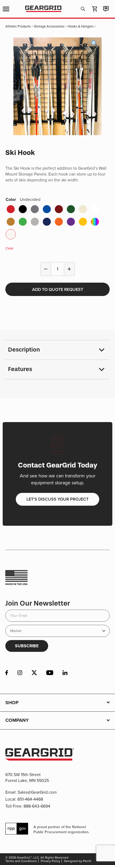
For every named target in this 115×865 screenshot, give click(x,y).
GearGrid (43, 9)
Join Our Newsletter (37, 603)
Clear (9, 248)
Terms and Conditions (21, 861)
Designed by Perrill (77, 861)
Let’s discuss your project (57, 499)
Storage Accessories (49, 26)
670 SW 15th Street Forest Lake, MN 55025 (27, 777)
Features (20, 369)
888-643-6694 (37, 806)
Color (23, 199)
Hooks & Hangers (81, 26)
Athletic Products (18, 26)
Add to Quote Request (57, 289)
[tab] (57, 350)
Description (24, 349)
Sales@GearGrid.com (37, 792)
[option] (57, 86)
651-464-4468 (30, 799)
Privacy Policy (50, 861)
